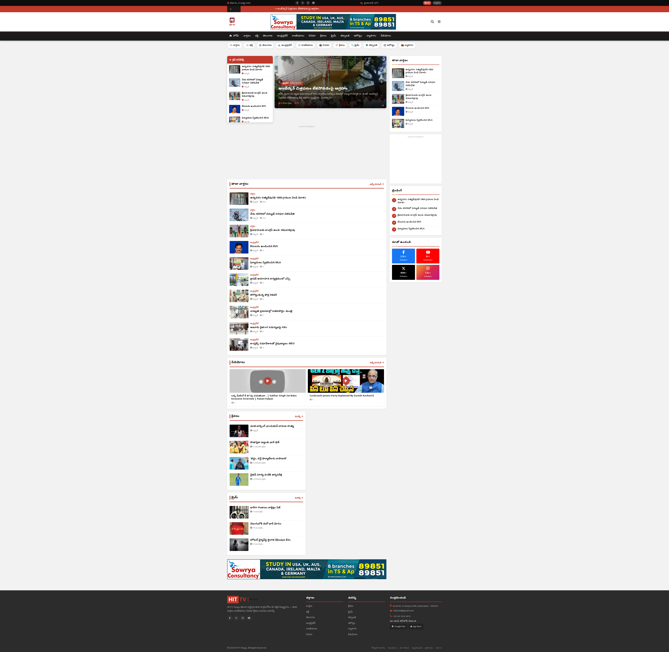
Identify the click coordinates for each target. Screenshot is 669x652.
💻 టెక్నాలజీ (371, 45)
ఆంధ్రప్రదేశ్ (282, 36)
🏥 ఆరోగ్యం (389, 45)
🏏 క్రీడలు (340, 45)
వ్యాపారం (371, 36)
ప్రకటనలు (429, 648)
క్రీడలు (323, 36)
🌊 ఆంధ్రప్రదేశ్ (285, 45)
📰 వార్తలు (235, 45)
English (437, 3)
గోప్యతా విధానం (378, 648)
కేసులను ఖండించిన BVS (417, 108)
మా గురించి (404, 648)
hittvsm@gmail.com (403, 610)
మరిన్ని (298, 416)
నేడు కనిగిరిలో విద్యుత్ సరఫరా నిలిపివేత (420, 84)
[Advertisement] (306, 153)
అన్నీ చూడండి (375, 184)
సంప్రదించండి (417, 648)
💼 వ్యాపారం (407, 45)
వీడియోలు (386, 36)
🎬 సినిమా (324, 45)
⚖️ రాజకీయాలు (305, 45)
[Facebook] (229, 618)
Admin (439, 648)
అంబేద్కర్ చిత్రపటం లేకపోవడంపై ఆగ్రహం (246, 9)
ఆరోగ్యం (358, 36)
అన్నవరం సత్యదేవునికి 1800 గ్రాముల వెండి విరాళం (419, 71)
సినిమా (312, 36)
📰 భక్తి (249, 45)
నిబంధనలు (392, 648)
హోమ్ (235, 36)
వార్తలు (247, 36)
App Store (417, 626)
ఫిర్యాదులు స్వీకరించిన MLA (419, 120)
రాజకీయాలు (298, 36)
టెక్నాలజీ (345, 36)
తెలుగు (427, 3)
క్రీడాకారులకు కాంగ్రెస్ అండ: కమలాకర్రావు (419, 97)
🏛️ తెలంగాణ (265, 45)
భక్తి (256, 36)
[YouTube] (249, 618)
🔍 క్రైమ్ (355, 45)
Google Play (400, 626)
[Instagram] (242, 618)
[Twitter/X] (236, 618)
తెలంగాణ (267, 36)
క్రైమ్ (333, 36)
